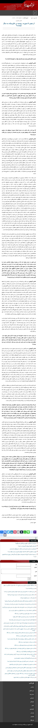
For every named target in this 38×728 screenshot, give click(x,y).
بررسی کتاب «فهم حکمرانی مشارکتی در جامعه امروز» (24, 677)
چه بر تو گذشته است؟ (30, 588)
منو (35, 12)
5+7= (35, 575)
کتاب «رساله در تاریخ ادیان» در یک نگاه (27, 642)
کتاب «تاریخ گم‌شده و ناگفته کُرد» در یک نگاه (26, 651)
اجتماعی (32, 698)
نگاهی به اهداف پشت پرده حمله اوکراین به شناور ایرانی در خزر (22, 610)
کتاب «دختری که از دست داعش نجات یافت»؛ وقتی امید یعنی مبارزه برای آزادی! (18, 607)
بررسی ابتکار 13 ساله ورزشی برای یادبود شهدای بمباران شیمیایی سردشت (19, 591)
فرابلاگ (32, 720)
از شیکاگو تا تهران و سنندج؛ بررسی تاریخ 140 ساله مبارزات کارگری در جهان (19, 585)
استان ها (32, 694)
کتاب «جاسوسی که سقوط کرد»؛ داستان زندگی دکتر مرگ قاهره (22, 664)
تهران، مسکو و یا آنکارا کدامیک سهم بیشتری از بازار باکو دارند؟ (22, 551)
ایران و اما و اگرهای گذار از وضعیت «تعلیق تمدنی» (24, 658)
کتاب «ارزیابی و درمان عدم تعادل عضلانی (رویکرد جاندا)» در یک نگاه (21, 632)
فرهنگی (32, 701)
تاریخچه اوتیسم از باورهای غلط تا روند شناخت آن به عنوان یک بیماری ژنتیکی (19, 623)
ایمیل (35, 567)
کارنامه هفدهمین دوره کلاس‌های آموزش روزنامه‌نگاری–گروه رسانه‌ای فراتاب (19, 626)
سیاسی (32, 687)
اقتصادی (32, 709)
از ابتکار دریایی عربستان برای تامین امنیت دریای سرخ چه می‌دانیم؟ (21, 594)
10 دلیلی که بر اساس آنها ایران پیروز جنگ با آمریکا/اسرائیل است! (21, 661)
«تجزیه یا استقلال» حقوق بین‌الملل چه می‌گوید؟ (25, 543)
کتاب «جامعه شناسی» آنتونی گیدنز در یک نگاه (25, 635)
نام (36, 564)
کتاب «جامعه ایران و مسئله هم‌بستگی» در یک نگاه (24, 645)
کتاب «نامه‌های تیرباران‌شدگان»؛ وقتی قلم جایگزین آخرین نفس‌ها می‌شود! (20, 601)
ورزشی (32, 712)
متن (36, 571)
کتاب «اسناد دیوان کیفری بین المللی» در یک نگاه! (25, 613)
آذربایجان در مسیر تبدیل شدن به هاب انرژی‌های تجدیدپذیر (23, 549)
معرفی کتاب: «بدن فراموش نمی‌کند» (27, 598)
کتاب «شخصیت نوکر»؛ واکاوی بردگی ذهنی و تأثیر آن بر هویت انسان (21, 670)
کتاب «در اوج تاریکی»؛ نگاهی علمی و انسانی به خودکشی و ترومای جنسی (20, 667)
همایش (32, 716)
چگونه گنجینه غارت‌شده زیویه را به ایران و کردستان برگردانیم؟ (22, 619)
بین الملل (32, 690)
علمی (33, 705)
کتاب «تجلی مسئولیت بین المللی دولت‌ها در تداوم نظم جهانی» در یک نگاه (20, 648)
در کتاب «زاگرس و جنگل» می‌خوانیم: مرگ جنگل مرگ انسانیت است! (21, 639)
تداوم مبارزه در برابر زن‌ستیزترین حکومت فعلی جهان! (24, 616)
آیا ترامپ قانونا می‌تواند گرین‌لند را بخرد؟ (27, 546)
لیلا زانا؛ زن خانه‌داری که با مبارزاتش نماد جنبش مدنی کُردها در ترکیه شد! (20, 604)
